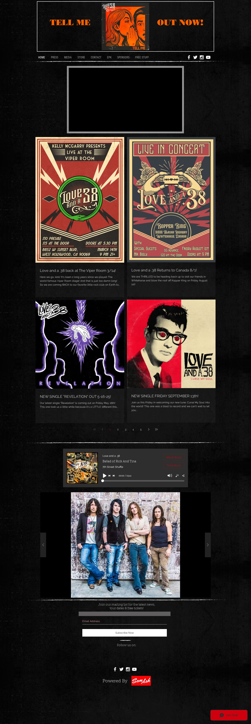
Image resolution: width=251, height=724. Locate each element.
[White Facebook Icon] (189, 57)
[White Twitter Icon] (195, 57)
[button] (125, 545)
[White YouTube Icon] (208, 57)
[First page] (94, 429)
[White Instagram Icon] (202, 57)
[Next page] (148, 429)
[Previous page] (102, 429)
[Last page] (156, 429)
